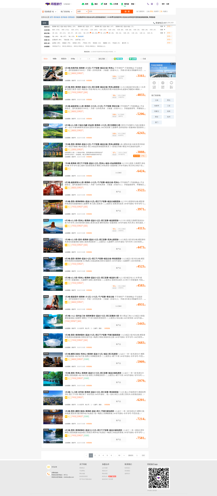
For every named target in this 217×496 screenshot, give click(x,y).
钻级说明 (81, 36)
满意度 (63, 59)
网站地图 (82, 473)
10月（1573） (75, 30)
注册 (167, 4)
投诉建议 (127, 471)
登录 (163, 4)
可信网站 (82, 471)
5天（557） (86, 33)
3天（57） (71, 33)
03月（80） (120, 30)
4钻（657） (63, 36)
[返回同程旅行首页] (53, 4)
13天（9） (150, 33)
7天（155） (103, 33)
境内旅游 (57, 17)
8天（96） (111, 33)
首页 (51, 17)
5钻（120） (71, 36)
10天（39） (126, 33)
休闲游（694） (77, 43)
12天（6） (143, 33)
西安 (156, 117)
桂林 (168, 111)
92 (119, 455)
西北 (151, 11)
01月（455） (103, 30)
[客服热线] (148, 4)
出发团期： (68, 80)
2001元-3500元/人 (79, 46)
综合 (45, 59)
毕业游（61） (117, 43)
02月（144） (112, 30)
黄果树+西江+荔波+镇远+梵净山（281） (64, 26)
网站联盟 (104, 473)
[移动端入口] (157, 4)
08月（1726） (56, 30)
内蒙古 (165, 11)
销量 (54, 59)
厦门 (156, 122)
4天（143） (78, 33)
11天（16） (135, 33)
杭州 (168, 117)
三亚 (160, 11)
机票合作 (109, 476)
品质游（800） (56, 43)
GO (143, 455)
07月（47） (153, 30)
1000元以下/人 (56, 46)
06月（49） (145, 30)
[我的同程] (152, 4)
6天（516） (95, 33)
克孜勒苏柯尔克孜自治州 (48, 12)
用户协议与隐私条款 (85, 479)
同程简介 (82, 468)
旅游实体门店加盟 (107, 479)
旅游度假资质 (83, 476)
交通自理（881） (57, 39)
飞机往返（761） (69, 39)
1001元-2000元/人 (67, 46)
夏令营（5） (126, 43)
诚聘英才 (127, 473)
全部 (44, 23)
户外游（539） (87, 43)
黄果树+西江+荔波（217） (86, 26)
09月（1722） (66, 30)
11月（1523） (85, 30)
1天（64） (55, 33)
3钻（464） (55, 36)
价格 (72, 59)
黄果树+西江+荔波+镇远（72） (125, 26)
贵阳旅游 (71, 17)
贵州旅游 (64, 17)
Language (67, 4)
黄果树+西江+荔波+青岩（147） (104, 26)
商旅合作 (104, 471)
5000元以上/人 (101, 46)
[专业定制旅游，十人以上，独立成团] (163, 70)
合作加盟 (104, 468)
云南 (148, 11)
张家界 (156, 11)
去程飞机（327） (80, 39)
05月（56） (137, 30)
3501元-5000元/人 (90, 46)
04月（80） (128, 30)
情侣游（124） (97, 43)
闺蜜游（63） (107, 43)
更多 (161, 26)
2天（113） (63, 33)
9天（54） (119, 33)
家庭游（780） (66, 43)
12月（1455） (94, 30)
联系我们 (127, 468)
